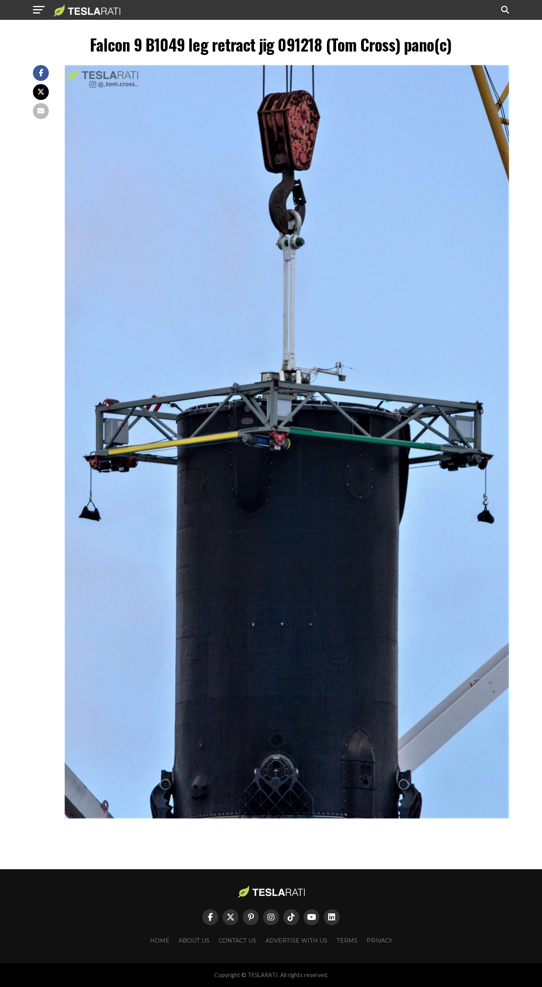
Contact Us (237, 940)
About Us (194, 940)
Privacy (379, 940)
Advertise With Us (296, 940)
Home (159, 940)
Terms (346, 940)
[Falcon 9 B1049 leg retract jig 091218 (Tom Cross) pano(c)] (287, 816)
